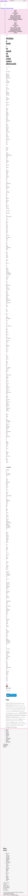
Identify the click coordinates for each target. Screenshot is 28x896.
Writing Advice (20, 725)
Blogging (12, 708)
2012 (8, 703)
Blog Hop (15, 708)
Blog (15, 11)
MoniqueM (8, 688)
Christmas (19, 709)
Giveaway (15, 711)
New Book (20, 717)
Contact (7, 3)
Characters (11, 709)
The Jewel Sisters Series (15, 16)
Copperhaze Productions (8, 893)
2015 (19, 703)
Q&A (20, 719)
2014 (16, 703)
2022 (18, 705)
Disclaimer (8, 741)
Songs (13, 722)
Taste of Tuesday (21, 722)
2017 (7, 705)
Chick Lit (15, 709)
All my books (15, 13)
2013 (12, 703)
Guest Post (22, 711)
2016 (23, 703)
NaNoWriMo (15, 717)
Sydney (16, 722)
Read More (7, 684)
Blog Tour (20, 708)
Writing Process (11, 727)
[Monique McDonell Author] (7, 8)
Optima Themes (14, 894)
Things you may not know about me (7, 868)
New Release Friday (14, 719)
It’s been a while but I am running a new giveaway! (8, 858)
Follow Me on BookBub (11, 4)
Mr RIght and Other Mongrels (16, 714)
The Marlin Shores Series (15, 18)
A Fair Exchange (22, 705)
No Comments (8, 690)
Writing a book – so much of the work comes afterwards (11, 51)
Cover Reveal (9, 711)
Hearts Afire (9, 713)
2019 (13, 705)
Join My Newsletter (10, 5)
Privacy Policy (7, 740)
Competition (23, 709)
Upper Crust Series (21, 723)
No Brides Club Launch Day (7, 878)
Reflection (8, 720)
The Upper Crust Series (15, 15)
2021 (16, 705)
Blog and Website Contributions (15, 19)
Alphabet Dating (10, 706)
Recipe (24, 719)
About (15, 10)
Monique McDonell (16, 713)
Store (15, 14)
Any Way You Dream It (18, 706)
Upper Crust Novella (11, 723)
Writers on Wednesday (11, 725)
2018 (10, 705)
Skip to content (4, 1)
